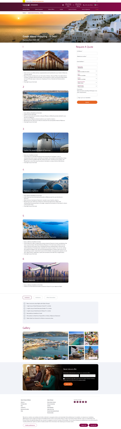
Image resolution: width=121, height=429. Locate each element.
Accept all (93, 425)
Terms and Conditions (56, 223)
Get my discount (49, 229)
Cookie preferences (30, 425)
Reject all (83, 425)
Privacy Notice (49, 224)
